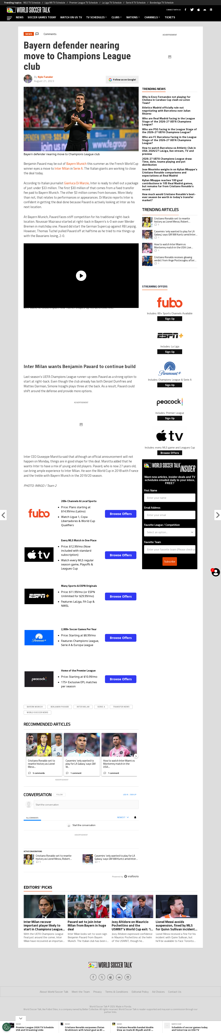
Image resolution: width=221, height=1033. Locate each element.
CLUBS (115, 17)
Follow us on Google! (124, 79)
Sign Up (170, 319)
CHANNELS (151, 17)
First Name (150, 490)
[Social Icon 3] (119, 977)
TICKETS (170, 17)
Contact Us (174, 992)
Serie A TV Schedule (136, 2)
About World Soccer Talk (54, 992)
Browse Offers (121, 514)
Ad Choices (158, 992)
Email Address (152, 507)
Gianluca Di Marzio (76, 183)
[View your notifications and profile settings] (135, 817)
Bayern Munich (76, 163)
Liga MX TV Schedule (55, 2)
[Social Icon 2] (110, 977)
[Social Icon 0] (93, 977)
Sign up (133, 794)
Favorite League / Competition (162, 525)
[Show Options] (192, 532)
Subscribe (169, 561)
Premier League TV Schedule (83, 2)
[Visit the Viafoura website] (131, 876)
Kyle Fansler (45, 77)
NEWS (19, 17)
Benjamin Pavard (60, 706)
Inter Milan (62, 168)
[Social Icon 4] (127, 977)
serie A (101, 706)
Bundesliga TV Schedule (162, 2)
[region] (81, 836)
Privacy (97, 992)
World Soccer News (37, 712)
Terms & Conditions (116, 992)
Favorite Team (152, 542)
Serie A (78, 168)
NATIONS (132, 17)
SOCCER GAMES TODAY (42, 17)
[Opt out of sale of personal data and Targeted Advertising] (6, 1027)
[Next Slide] (136, 756)
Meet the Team (81, 992)
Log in (125, 794)
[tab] (32, 817)
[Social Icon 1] (101, 977)
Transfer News (121, 706)
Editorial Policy (140, 992)
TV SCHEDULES (95, 17)
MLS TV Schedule (31, 2)
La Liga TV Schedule (112, 2)
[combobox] (168, 532)
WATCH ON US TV (71, 17)
